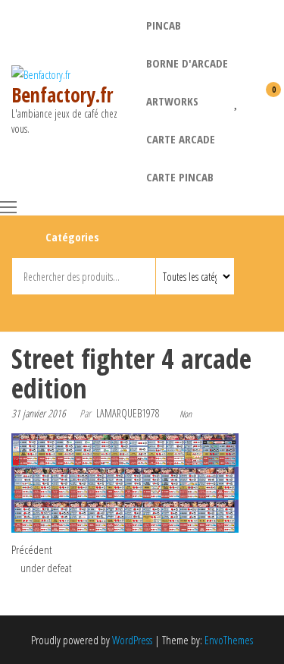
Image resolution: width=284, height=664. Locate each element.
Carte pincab (180, 176)
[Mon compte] (249, 99)
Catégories (72, 236)
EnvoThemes (228, 639)
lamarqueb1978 (128, 413)
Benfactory (117, 310)
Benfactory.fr (62, 95)
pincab (163, 25)
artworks (172, 101)
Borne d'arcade (187, 63)
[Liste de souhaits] (236, 99)
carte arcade (180, 138)
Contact (144, 310)
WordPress (132, 639)
